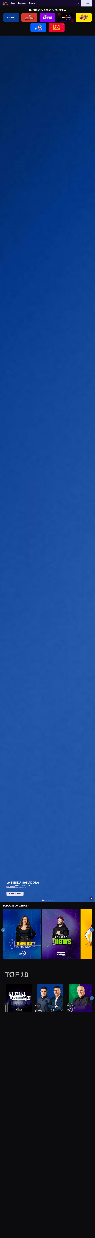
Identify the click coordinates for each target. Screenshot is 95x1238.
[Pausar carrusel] (91, 898)
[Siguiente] (92, 998)
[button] (78, 3)
